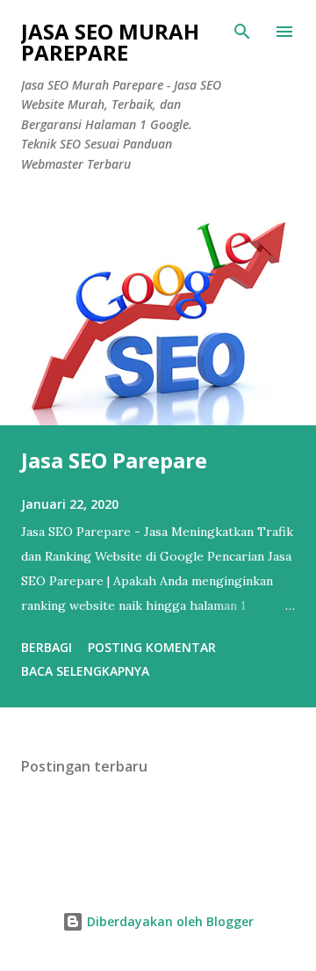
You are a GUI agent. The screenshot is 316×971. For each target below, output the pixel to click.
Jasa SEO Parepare (114, 460)
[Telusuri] (242, 31)
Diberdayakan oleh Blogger (168, 921)
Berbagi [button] (46, 647)
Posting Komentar (152, 647)
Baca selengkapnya (85, 671)
